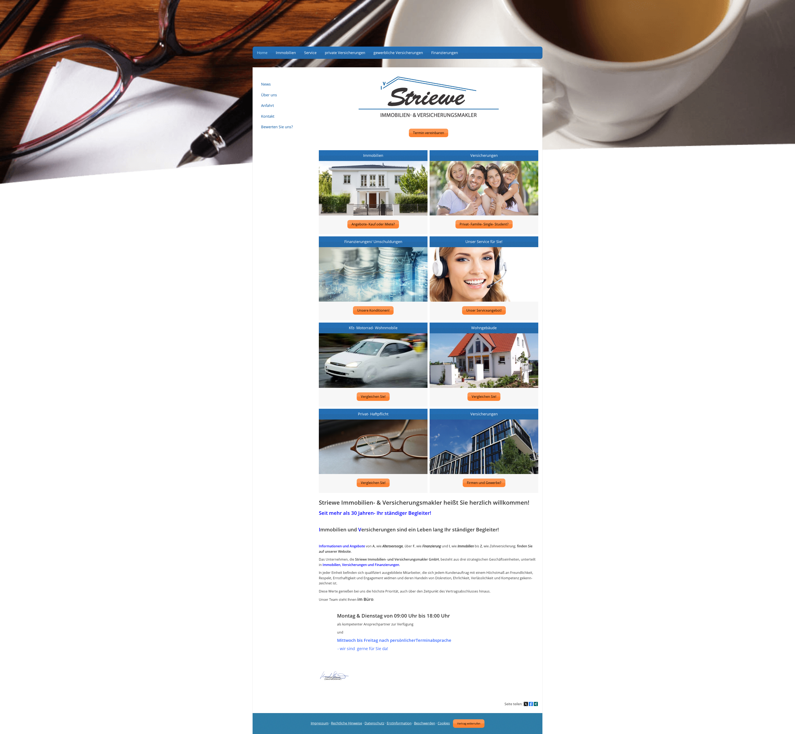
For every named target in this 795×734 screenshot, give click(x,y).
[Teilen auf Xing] (536, 704)
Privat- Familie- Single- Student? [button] (484, 224)
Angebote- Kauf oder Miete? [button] (373, 224)
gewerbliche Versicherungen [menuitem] (398, 52)
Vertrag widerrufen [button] (468, 723)
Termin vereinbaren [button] (428, 133)
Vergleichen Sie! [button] (373, 396)
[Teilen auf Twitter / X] (526, 704)
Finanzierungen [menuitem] (444, 52)
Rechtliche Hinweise (346, 723)
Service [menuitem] (310, 52)
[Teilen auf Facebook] (531, 704)
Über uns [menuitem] (269, 94)
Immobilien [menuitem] (286, 52)
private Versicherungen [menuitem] (345, 52)
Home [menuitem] (262, 52)
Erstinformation (399, 723)
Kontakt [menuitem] (267, 116)
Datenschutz (374, 723)
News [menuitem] (266, 84)
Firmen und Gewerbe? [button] (484, 482)
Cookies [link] (444, 723)
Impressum (320, 723)
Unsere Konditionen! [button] (373, 310)
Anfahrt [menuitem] (267, 105)
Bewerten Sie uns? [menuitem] (277, 126)
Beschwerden (424, 723)
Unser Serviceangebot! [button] (484, 310)
